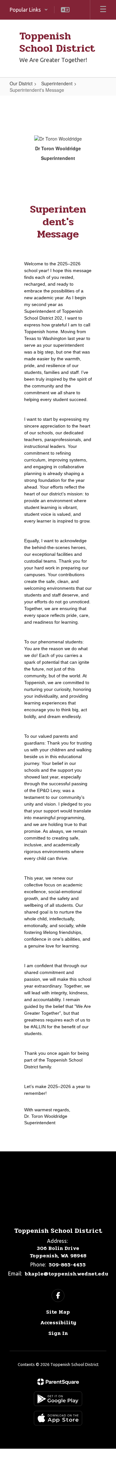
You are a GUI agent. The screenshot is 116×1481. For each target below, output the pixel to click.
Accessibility (58, 1322)
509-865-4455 (67, 1265)
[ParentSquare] (58, 1382)
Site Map (58, 1312)
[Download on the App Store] (58, 1418)
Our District (21, 83)
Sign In (58, 1333)
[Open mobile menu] (103, 9)
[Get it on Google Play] (58, 1398)
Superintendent (56, 83)
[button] (28, 9)
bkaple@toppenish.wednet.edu (66, 1274)
